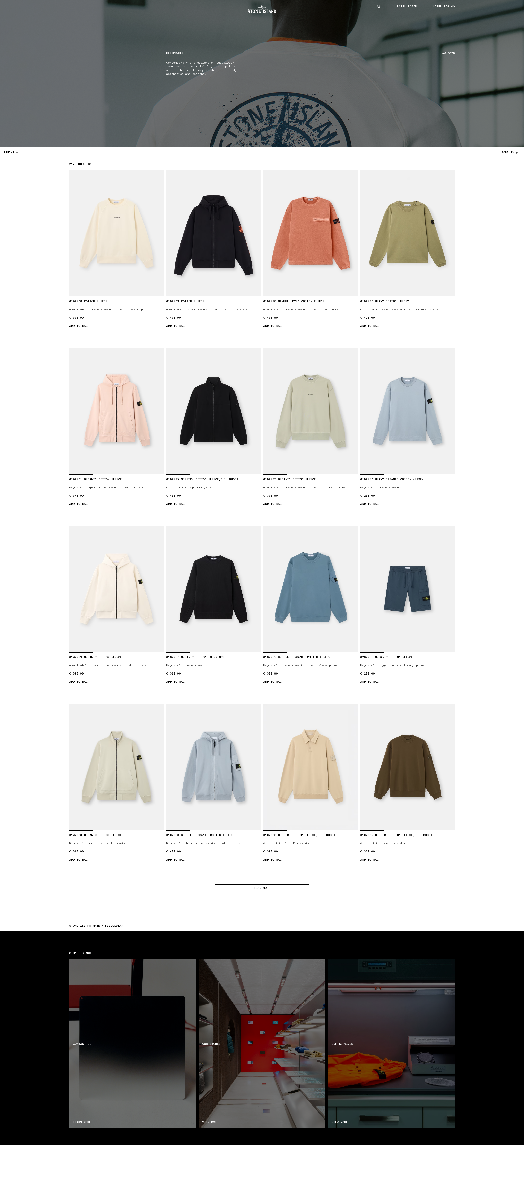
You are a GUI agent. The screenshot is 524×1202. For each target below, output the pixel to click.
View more (210, 1122)
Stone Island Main (84, 926)
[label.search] (378, 6)
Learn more (82, 1122)
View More (340, 1122)
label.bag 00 (444, 6)
